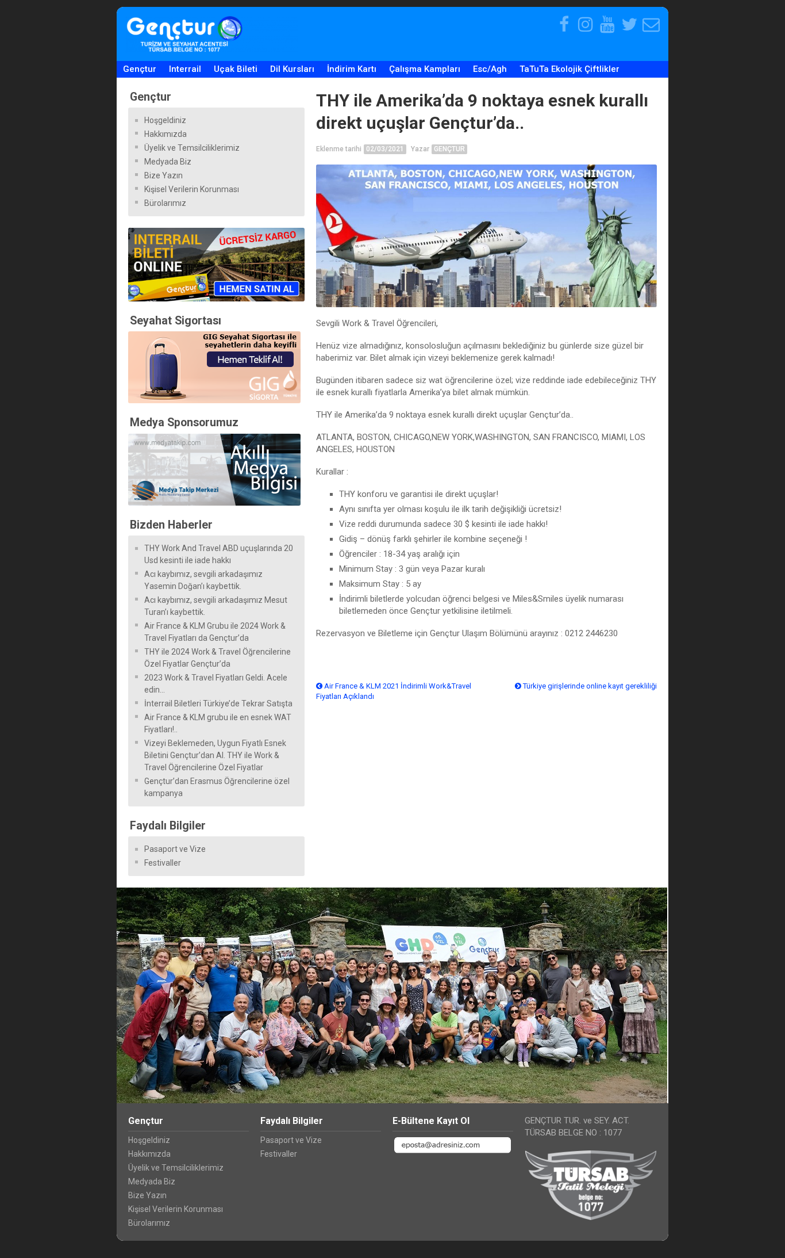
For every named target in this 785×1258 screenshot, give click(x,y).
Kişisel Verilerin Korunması (191, 189)
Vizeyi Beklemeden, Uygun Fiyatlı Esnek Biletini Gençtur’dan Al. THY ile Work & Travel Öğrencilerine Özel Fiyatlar (215, 755)
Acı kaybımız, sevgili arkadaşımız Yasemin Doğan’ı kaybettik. (203, 580)
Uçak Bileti (235, 69)
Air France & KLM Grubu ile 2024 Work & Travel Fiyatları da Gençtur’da (215, 632)
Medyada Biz (167, 161)
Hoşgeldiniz (165, 120)
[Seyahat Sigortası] (216, 367)
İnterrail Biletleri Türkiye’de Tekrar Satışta (218, 703)
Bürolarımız (165, 203)
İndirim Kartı (351, 69)
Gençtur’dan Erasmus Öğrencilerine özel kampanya (217, 787)
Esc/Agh (490, 69)
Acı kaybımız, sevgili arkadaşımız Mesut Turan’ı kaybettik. (215, 606)
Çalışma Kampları (424, 69)
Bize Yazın (163, 175)
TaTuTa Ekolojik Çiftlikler (569, 69)
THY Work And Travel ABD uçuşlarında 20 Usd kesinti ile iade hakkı (218, 554)
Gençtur (139, 69)
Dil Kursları (292, 69)
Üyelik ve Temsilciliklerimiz (192, 147)
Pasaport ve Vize (175, 849)
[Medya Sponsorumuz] (216, 470)
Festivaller (162, 862)
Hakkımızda (165, 134)
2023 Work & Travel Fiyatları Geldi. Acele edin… (215, 683)
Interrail (185, 69)
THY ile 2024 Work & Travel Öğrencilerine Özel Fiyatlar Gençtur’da (217, 657)
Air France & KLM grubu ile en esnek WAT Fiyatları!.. (217, 723)
